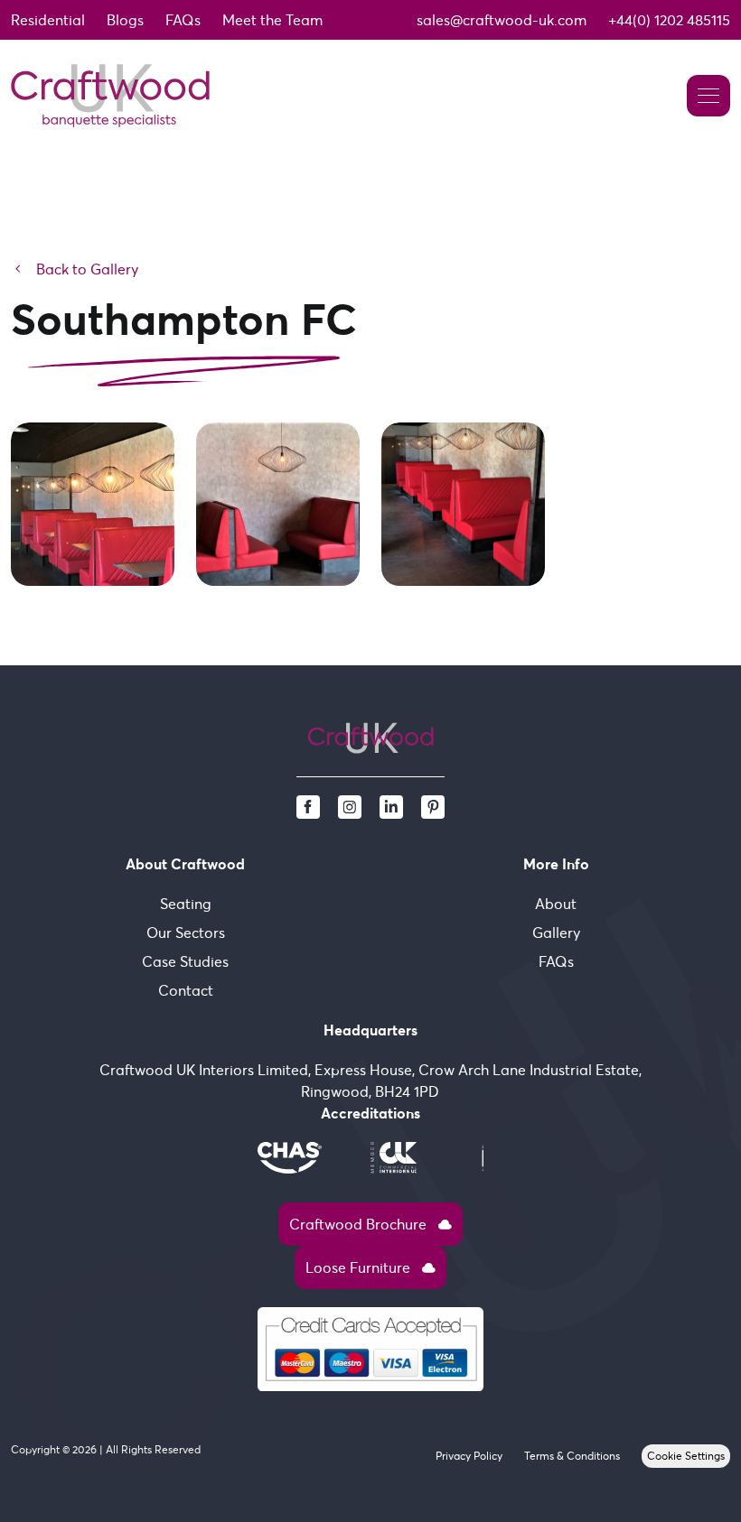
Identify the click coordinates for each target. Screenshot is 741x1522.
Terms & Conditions (572, 1455)
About (556, 904)
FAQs (183, 20)
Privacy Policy (469, 1455)
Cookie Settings (686, 1455)
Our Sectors (185, 932)
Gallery (556, 932)
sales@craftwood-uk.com (501, 20)
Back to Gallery (74, 269)
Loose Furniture (370, 1267)
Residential (48, 20)
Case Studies (185, 961)
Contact (185, 990)
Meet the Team (272, 20)
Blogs (125, 20)
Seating (185, 904)
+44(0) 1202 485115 (669, 20)
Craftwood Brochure (370, 1224)
